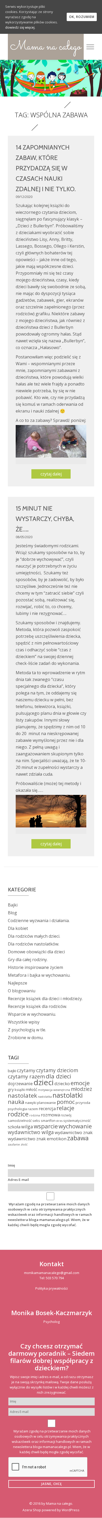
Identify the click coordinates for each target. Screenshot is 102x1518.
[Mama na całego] (46, 47)
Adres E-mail (18, 1179)
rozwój (66, 1115)
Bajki (13, 905)
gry (11, 1089)
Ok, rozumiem (81, 17)
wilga (27, 1126)
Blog (12, 913)
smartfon (48, 1120)
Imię (11, 1165)
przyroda (83, 1102)
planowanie (46, 1102)
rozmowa (50, 1115)
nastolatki (68, 1095)
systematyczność (76, 1120)
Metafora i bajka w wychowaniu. (39, 975)
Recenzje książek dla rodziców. (37, 1006)
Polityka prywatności (51, 1288)
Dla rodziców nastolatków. (33, 944)
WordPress (71, 1510)
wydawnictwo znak (74, 1132)
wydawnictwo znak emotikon (37, 1139)
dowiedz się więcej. (20, 27)
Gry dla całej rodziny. (28, 959)
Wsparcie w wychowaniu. (32, 1014)
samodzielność (20, 1120)
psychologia (17, 1109)
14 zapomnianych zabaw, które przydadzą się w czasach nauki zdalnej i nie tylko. (46, 168)
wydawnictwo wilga (31, 1132)
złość (24, 1144)
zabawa (78, 1138)
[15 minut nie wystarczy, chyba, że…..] (51, 811)
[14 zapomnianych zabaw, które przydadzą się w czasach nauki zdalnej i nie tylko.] (51, 441)
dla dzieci (58, 1076)
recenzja (47, 1108)
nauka (16, 1101)
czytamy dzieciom (57, 1070)
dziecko (62, 1083)
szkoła (14, 1127)
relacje (65, 1108)
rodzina (34, 1115)
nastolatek (22, 1095)
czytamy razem (26, 1076)
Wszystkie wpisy (23, 1022)
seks (36, 1120)
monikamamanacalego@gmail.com (51, 1272)
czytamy (26, 1070)
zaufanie (14, 1144)
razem (33, 1109)
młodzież (81, 1089)
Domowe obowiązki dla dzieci (36, 952)
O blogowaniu (21, 991)
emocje (80, 1083)
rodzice (18, 1114)
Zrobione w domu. (25, 1037)
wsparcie (46, 1126)
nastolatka (45, 1096)
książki (20, 1089)
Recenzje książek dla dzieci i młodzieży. (45, 998)
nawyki (30, 1102)
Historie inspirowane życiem (35, 967)
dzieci (43, 1082)
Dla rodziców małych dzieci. (34, 936)
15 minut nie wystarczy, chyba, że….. (45, 519)
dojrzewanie (20, 1083)
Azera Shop (31, 1510)
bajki (12, 1070)
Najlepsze (17, 983)
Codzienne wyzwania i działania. (39, 920)
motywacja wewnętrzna (54, 1090)
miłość (31, 1089)
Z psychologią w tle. (27, 1030)
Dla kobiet (18, 928)
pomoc (66, 1101)
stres (59, 1121)
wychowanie (75, 1126)
